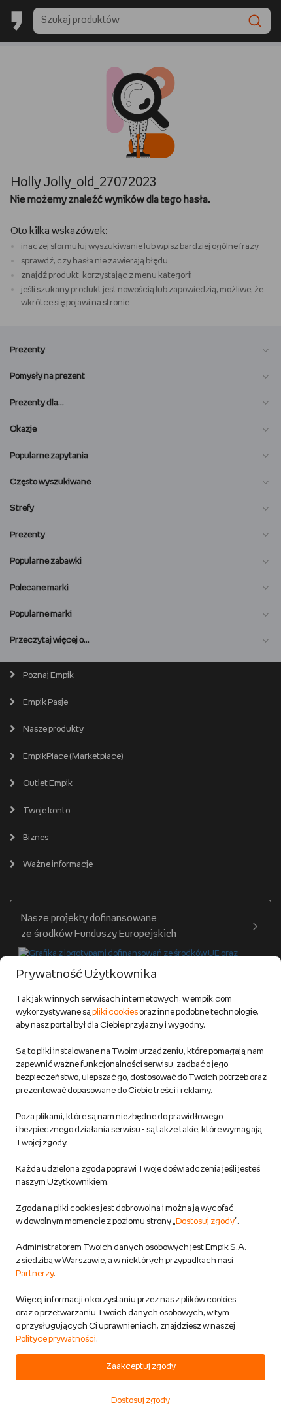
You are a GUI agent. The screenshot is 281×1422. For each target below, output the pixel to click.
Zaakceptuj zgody (141, 1367)
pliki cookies (115, 1012)
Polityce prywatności (56, 1339)
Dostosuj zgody (205, 1221)
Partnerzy (35, 1274)
